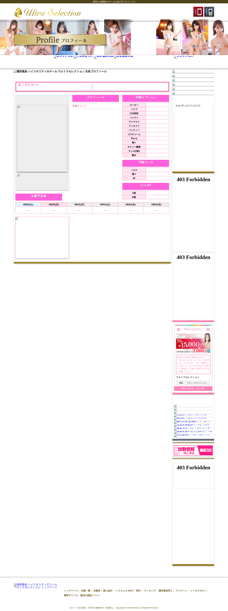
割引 (138, 590)
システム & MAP (124, 590)
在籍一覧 (85, 590)
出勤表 (96, 590)
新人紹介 (108, 590)
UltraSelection (132, 608)
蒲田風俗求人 (166, 590)
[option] (13, 37)
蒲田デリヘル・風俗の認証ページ (81, 595)
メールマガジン (198, 590)
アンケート (181, 590)
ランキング (150, 590)
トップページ (71, 590)
